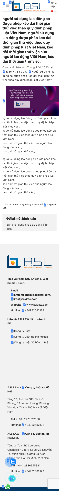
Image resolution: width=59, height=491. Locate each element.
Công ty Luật (22, 331)
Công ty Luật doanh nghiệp (31, 336)
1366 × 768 (13, 71)
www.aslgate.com (37, 304)
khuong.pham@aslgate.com (32, 294)
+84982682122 (34, 310)
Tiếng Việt (54, 5)
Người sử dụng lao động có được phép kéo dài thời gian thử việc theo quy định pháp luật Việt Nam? (28, 75)
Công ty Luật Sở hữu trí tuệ (31, 342)
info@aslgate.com (25, 299)
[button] (8, 6)
